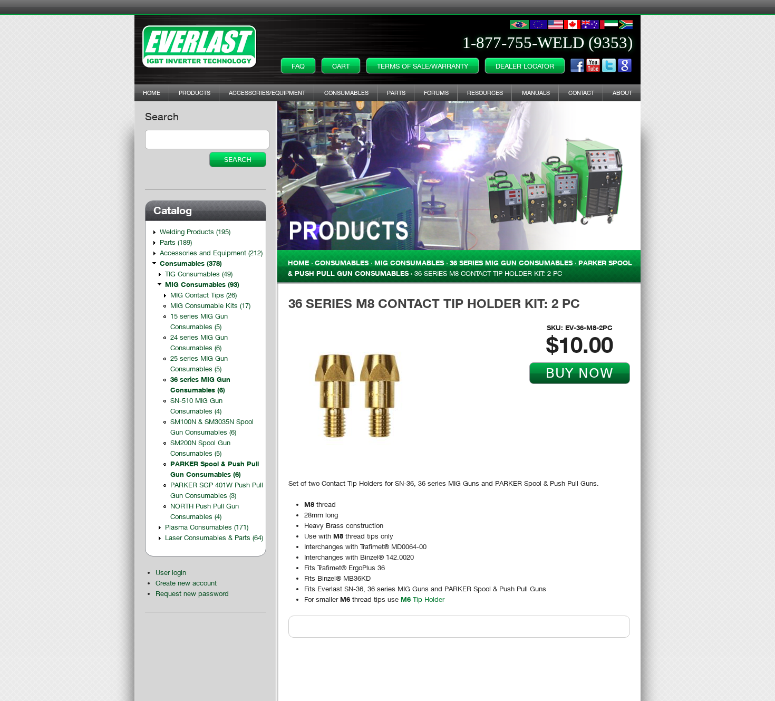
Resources (485, 92)
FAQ (298, 66)
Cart (341, 66)
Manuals (536, 92)
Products (194, 92)
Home (151, 92)
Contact (581, 92)
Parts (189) (176, 242)
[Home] (199, 44)
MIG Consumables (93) (202, 284)
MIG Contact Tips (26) (203, 295)
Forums (436, 92)
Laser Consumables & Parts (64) (214, 537)
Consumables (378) (191, 263)
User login (171, 572)
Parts (396, 92)
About (622, 92)
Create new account (186, 583)
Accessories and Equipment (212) (211, 252)
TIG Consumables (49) (198, 274)
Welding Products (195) (195, 231)
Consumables (346, 92)
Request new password (192, 593)
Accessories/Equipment (267, 92)
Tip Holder (422, 599)
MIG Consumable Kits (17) (210, 305)
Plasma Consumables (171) (206, 527)
